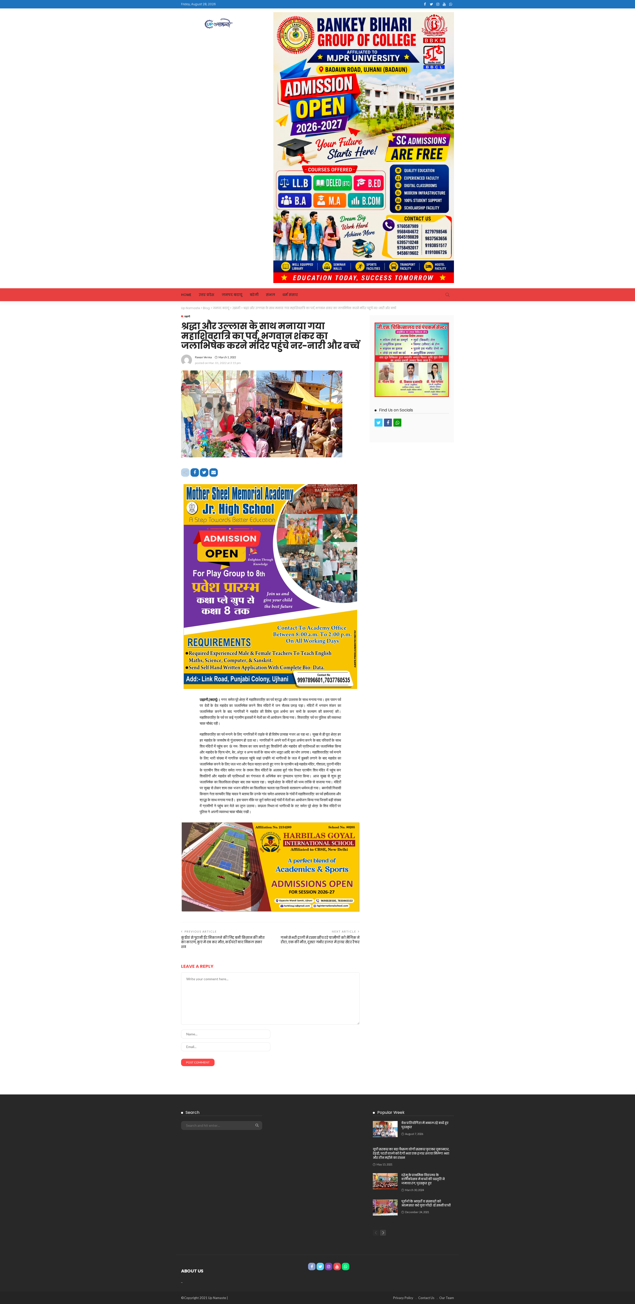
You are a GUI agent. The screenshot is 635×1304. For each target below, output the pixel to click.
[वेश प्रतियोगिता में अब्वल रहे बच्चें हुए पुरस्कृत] (385, 1129)
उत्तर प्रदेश (206, 294)
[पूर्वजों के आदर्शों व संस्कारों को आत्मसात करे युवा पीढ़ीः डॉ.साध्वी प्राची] (385, 1207)
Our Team (446, 1298)
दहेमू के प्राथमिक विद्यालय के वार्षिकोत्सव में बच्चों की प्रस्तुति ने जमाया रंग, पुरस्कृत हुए (423, 1179)
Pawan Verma (203, 357)
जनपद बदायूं (232, 294)
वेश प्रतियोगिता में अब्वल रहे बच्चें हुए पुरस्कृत (424, 1125)
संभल (270, 294)
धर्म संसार (290, 294)
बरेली (254, 294)
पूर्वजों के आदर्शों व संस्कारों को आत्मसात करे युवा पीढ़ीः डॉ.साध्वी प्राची (425, 1203)
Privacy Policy (403, 1298)
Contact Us (426, 1298)
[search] (447, 294)
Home (186, 294)
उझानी (187, 316)
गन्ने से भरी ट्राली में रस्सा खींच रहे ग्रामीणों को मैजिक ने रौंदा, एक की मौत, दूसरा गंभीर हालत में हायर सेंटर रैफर (320, 939)
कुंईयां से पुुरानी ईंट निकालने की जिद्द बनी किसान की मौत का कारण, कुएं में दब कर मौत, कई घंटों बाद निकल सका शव (223, 942)
